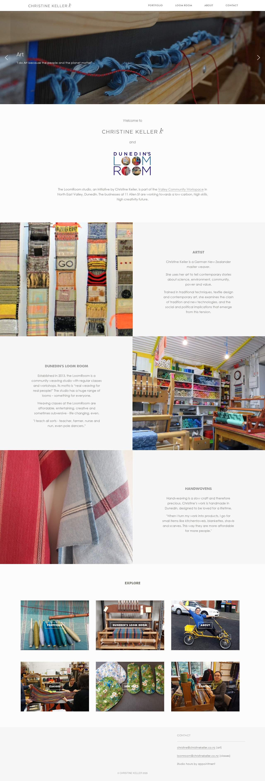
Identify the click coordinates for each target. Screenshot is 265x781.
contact (205, 686)
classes (55, 686)
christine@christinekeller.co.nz (196, 747)
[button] (6, 57)
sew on (130, 686)
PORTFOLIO (155, 5)
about (205, 625)
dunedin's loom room (130, 625)
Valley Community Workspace (181, 189)
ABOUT (209, 5)
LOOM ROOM (183, 5)
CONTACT (232, 5)
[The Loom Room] (50, 5)
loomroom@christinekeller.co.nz (198, 755)
